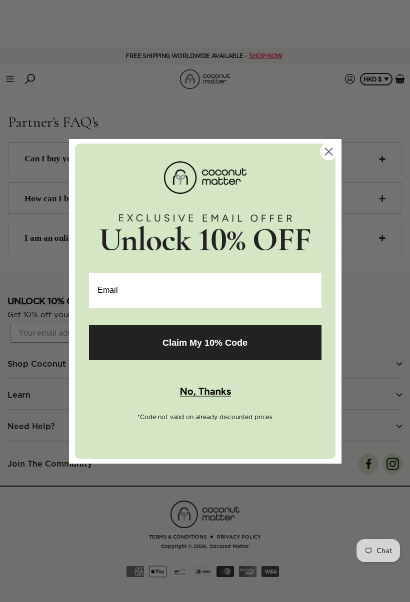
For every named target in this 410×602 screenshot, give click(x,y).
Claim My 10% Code (205, 343)
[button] (205, 392)
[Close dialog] (329, 151)
